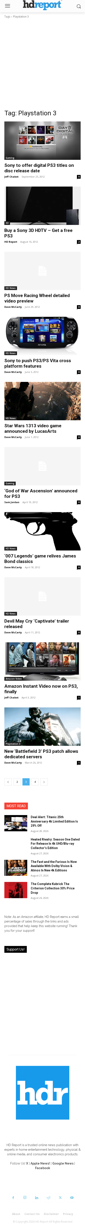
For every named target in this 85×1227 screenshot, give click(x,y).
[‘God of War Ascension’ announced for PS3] (42, 466)
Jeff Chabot (11, 176)
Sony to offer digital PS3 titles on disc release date (39, 168)
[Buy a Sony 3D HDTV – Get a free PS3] (42, 206)
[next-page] (44, 781)
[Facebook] (13, 1197)
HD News (11, 288)
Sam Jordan (11, 502)
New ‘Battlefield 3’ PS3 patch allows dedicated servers (41, 754)
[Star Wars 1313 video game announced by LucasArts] (42, 401)
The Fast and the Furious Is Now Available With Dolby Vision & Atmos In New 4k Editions (54, 866)
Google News (62, 1163)
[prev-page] (8, 781)
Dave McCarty (13, 306)
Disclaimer (51, 1214)
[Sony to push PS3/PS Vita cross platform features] (42, 336)
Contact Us (32, 1214)
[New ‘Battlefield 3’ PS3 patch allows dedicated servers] (42, 726)
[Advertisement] (42, 64)
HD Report (10, 241)
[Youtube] (72, 1197)
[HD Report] (42, 5)
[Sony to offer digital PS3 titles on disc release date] (42, 140)
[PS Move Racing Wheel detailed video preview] (42, 271)
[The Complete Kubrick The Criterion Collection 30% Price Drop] (15, 890)
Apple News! (40, 1163)
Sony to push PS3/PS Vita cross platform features (37, 363)
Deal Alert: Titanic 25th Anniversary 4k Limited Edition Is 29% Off (54, 821)
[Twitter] (60, 1197)
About (16, 1214)
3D (7, 222)
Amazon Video (14, 678)
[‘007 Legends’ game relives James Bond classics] (42, 531)
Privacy (68, 1214)
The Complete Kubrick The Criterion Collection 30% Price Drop (53, 888)
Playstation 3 (13, 743)
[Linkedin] (36, 1197)
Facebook (42, 1168)
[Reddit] (48, 1197)
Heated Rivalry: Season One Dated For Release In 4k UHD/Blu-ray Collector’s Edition (55, 844)
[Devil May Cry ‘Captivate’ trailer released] (42, 596)
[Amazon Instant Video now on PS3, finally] (42, 661)
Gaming (10, 157)
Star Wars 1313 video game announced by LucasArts (32, 428)
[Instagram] (24, 1197)
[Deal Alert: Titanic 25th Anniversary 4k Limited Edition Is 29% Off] (15, 823)
